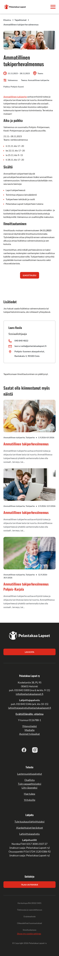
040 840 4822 (21, 340)
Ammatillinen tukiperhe (15, 96)
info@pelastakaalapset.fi (29, 694)
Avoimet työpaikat (29, 733)
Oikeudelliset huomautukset (29, 923)
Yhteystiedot (29, 726)
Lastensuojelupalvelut (29, 773)
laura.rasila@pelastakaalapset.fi (30, 346)
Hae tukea (29, 793)
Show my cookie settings (29, 933)
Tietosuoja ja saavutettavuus (29, 910)
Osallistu (29, 780)
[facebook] (24, 750)
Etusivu (7, 20)
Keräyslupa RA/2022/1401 (29, 903)
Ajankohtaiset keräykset (29, 827)
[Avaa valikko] (53, 7)
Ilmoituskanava (29, 930)
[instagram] (35, 750)
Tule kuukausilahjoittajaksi (29, 821)
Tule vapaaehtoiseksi (29, 783)
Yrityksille (29, 799)
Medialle (30, 730)
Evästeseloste (30, 916)
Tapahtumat (20, 20)
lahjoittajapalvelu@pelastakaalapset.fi (29, 707)
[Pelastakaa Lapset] (15, 6)
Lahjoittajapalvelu (29, 833)
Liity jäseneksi (29, 787)
